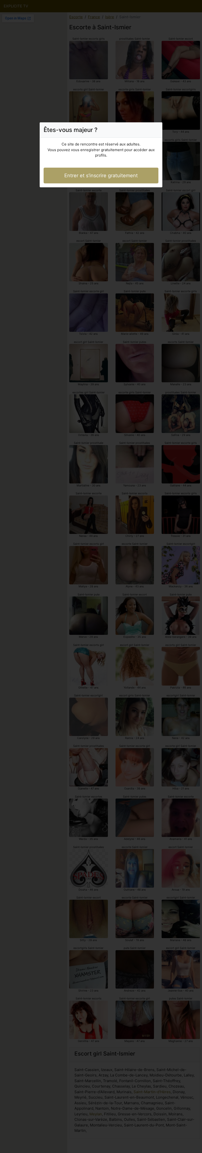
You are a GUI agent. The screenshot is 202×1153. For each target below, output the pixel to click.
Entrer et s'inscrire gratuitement (101, 175)
